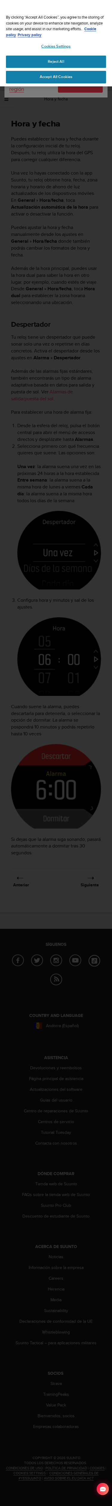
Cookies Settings (55, 46)
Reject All (56, 61)
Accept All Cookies (56, 76)
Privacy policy (30, 35)
